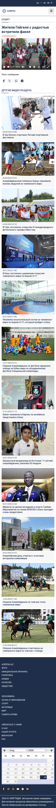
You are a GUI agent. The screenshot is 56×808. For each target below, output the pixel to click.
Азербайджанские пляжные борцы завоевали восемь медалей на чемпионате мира (27, 182)
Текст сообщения (10, 74)
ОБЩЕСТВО (7, 686)
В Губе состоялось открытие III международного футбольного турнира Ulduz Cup (28, 228)
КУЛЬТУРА (7, 682)
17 (16, 773)
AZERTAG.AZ (7, 664)
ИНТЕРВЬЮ (7, 707)
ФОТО (4, 668)
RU (41, 3)
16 (8, 773)
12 (31, 769)
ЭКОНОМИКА (8, 696)
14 (45, 769)
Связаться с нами (12, 724)
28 (45, 777)
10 (16, 769)
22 (52, 773)
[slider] (11, 66)
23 (8, 777)
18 (23, 773)
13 (38, 769)
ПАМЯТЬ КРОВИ (9, 714)
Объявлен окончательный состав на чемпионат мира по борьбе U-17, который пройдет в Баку (27, 321)
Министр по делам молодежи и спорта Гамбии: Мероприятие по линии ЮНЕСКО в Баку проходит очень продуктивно (28, 509)
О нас (5, 728)
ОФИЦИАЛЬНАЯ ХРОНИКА (14, 671)
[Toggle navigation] (50, 11)
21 (45, 773)
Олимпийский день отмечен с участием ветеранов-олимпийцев (23, 557)
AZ (38, 3)
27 (38, 777)
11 (23, 769)
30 (8, 781)
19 (31, 773)
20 (38, 773)
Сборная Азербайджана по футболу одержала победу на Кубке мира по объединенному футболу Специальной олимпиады (26, 368)
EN (44, 3)
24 (16, 777)
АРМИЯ (5, 679)
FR (51, 3)
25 (23, 777)
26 (31, 777)
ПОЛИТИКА (7, 675)
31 (16, 781)
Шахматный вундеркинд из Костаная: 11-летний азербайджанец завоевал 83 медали (28, 462)
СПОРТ (6, 19)
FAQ (3, 739)
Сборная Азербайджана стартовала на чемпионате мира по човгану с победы (23, 649)
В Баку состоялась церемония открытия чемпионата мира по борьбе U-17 (23, 274)
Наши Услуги (9, 732)
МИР (4, 711)
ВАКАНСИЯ (7, 735)
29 (52, 777)
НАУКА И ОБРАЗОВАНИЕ (13, 700)
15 (52, 769)
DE (48, 3)
